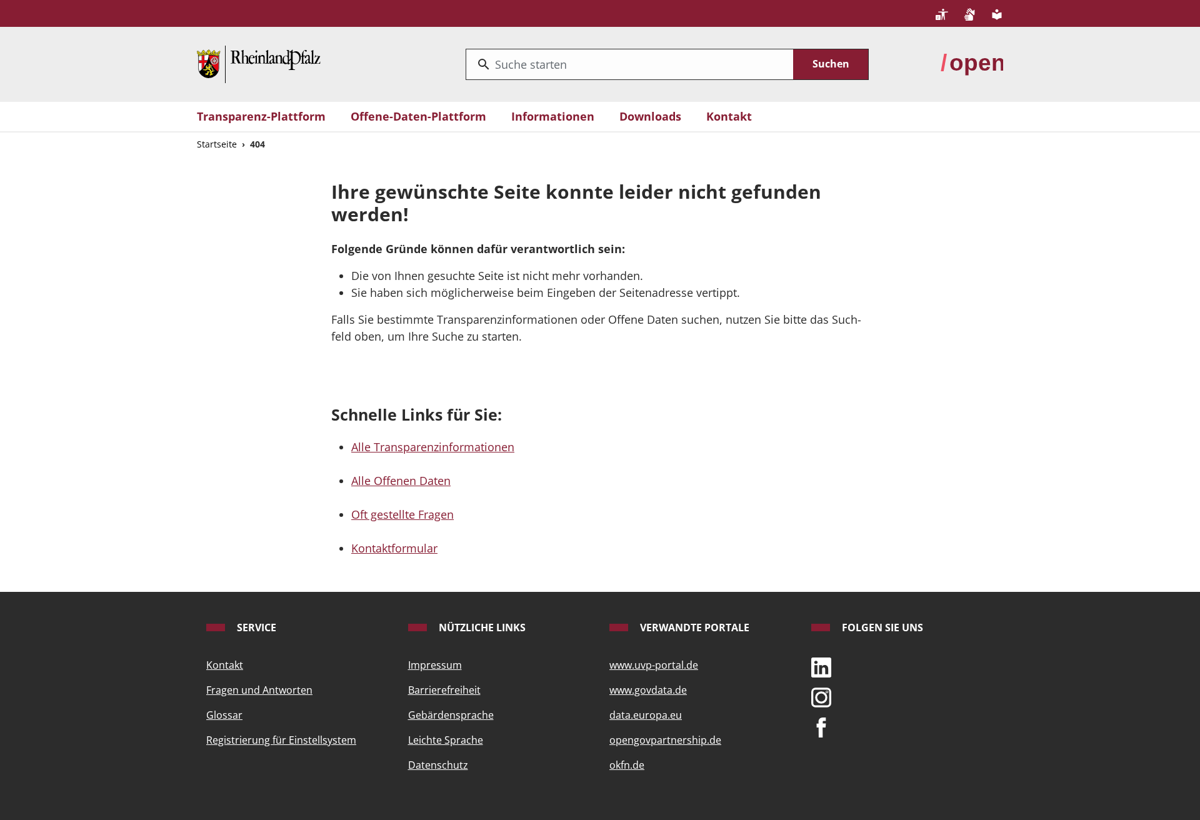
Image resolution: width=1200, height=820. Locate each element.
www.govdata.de (648, 690)
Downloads (650, 116)
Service (255, 627)
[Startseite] (259, 63)
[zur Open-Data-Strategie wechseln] (972, 63)
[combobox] (629, 64)
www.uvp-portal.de (653, 665)
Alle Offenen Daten (401, 480)
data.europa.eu (645, 715)
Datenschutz (438, 765)
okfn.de (626, 765)
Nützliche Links (481, 627)
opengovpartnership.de (665, 740)
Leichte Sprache (445, 740)
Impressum (435, 665)
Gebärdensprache (451, 715)
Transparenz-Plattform (261, 116)
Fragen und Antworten (259, 690)
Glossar (224, 715)
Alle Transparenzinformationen (432, 446)
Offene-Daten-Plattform (418, 116)
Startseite (217, 144)
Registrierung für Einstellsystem (281, 740)
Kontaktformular (394, 548)
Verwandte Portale (693, 627)
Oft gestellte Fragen (402, 514)
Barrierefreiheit (444, 690)
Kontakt (729, 116)
